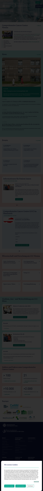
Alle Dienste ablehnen (20, 486)
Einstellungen (30, 486)
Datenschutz (36, 481)
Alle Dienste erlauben (9, 486)
